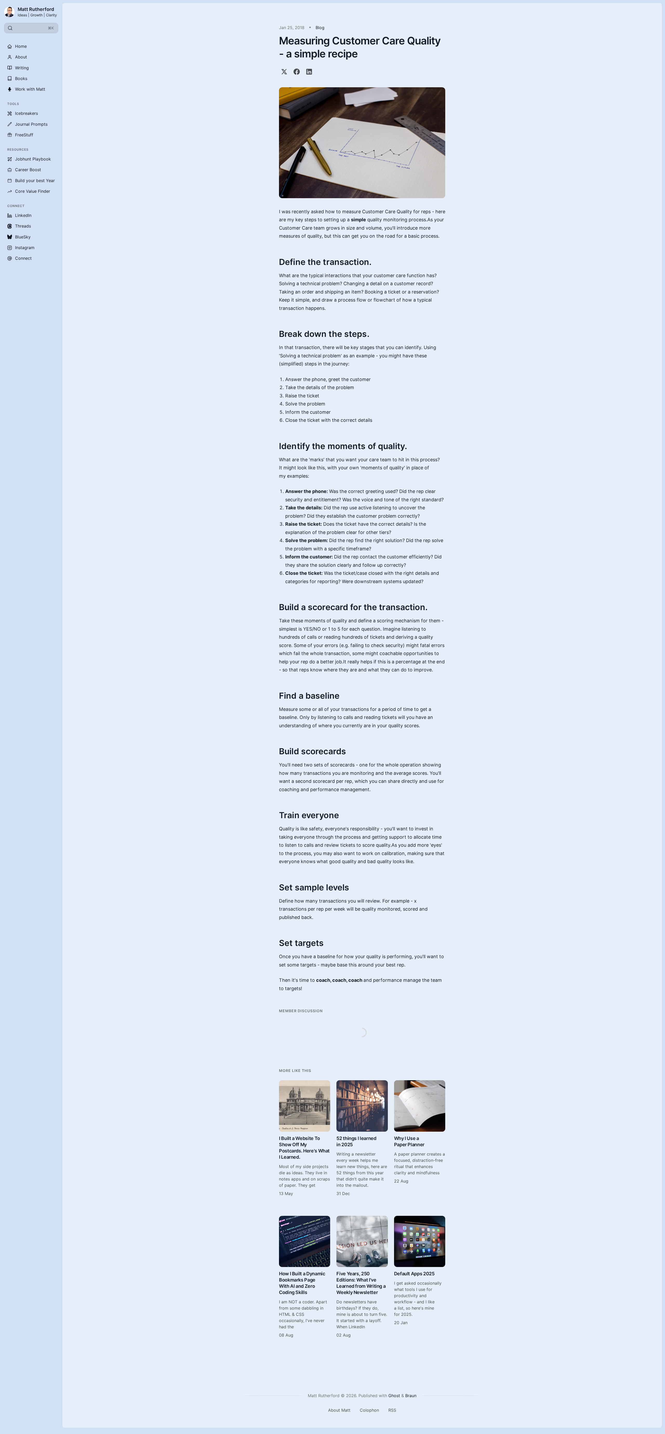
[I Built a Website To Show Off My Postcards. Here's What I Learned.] (304, 1138)
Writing (22, 67)
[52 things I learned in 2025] (362, 1138)
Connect (23, 258)
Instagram (25, 247)
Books (21, 78)
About (21, 56)
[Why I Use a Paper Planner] (419, 1138)
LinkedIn (23, 215)
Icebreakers (26, 113)
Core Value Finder (32, 191)
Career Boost (28, 169)
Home (21, 46)
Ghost (394, 1395)
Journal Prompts (31, 124)
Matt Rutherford (36, 9)
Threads (23, 226)
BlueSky (23, 236)
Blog (320, 27)
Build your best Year (35, 180)
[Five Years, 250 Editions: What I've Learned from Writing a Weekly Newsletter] (362, 1277)
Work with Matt (30, 89)
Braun (410, 1395)
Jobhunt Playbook (33, 159)
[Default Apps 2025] (419, 1277)
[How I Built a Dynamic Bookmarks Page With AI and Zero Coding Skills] (304, 1277)
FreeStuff (24, 134)
